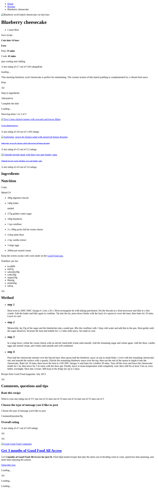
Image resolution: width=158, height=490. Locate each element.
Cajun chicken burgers (9, 126)
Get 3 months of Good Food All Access (31, 450)
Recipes (11, 6)
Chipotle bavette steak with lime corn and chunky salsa (21, 161)
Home (10, 3)
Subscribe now (8, 465)
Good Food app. (55, 255)
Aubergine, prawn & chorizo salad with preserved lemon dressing (25, 143)
